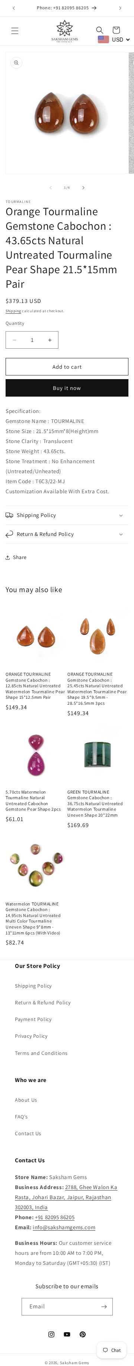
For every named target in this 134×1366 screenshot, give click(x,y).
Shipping (13, 311)
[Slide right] (83, 188)
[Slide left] (50, 188)
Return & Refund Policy (42, 1002)
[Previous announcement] (14, 8)
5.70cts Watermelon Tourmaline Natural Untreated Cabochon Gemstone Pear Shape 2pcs (33, 800)
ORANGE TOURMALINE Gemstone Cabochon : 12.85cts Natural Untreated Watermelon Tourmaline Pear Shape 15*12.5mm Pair (35, 685)
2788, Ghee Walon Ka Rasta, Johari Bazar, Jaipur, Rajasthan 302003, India (66, 1197)
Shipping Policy (33, 985)
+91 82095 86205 (54, 1217)
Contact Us (28, 1133)
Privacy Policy (31, 1036)
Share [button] (20, 557)
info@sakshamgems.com (64, 1227)
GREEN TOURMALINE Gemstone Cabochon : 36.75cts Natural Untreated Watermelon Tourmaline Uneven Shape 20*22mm (95, 803)
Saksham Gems (74, 1362)
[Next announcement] (120, 8)
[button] (15, 31)
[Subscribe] (104, 1306)
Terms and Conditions (41, 1053)
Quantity (15, 323)
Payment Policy (33, 1019)
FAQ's (21, 1116)
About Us (26, 1100)
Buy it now (67, 387)
